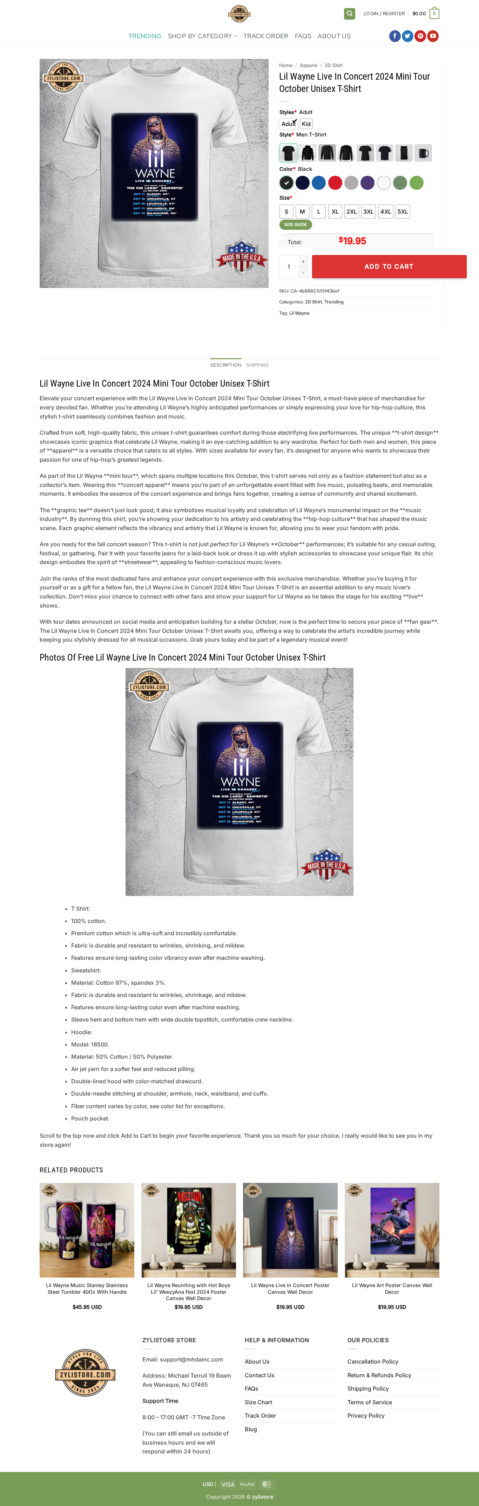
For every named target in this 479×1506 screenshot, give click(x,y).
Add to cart (389, 266)
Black (286, 183)
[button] (349, 14)
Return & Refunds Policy (379, 1375)
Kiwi (417, 183)
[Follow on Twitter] (407, 36)
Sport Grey (351, 183)
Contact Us (260, 1375)
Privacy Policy (366, 1415)
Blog (251, 1429)
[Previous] (40, 1253)
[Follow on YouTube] (433, 36)
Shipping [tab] (257, 365)
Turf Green (400, 183)
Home (285, 65)
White (384, 183)
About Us (334, 36)
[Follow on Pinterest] (420, 36)
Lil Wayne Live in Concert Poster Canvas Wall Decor (290, 1288)
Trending (145, 36)
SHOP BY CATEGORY (200, 36)
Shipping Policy (368, 1388)
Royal (319, 183)
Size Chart (258, 1402)
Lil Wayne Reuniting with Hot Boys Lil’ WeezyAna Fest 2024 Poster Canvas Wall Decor (188, 1291)
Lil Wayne (299, 313)
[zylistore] (239, 14)
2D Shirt (334, 65)
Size (285, 198)
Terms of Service (370, 1402)
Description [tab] (226, 365)
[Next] (439, 1253)
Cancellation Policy (373, 1361)
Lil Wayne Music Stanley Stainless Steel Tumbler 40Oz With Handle (87, 1288)
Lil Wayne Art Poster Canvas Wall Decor (392, 1288)
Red (335, 183)
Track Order (266, 36)
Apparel (308, 65)
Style (286, 135)
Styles (288, 112)
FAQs (303, 36)
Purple (367, 183)
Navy (303, 183)
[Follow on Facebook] (395, 36)
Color (287, 169)
